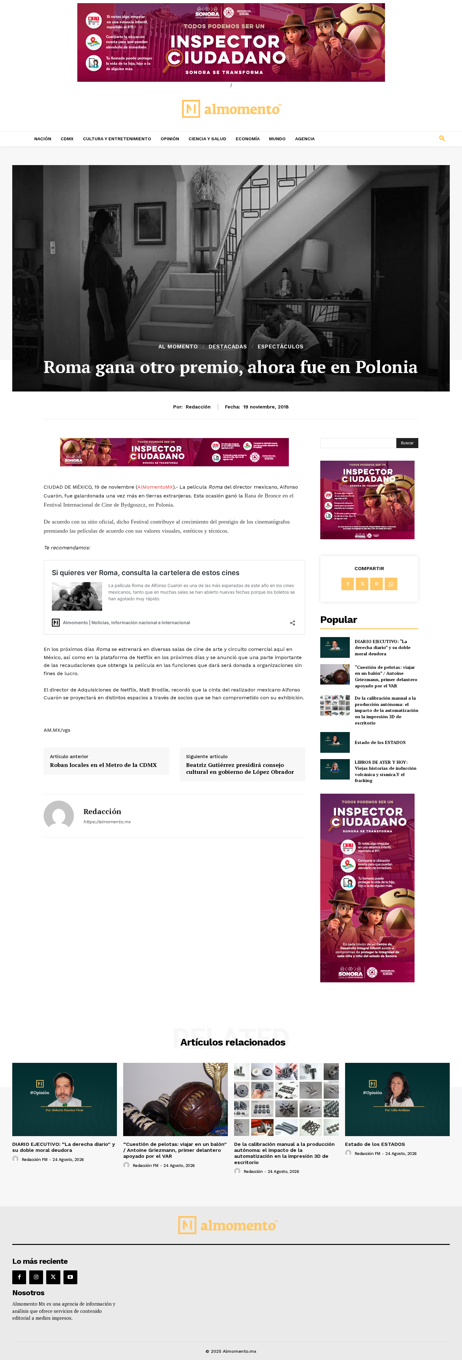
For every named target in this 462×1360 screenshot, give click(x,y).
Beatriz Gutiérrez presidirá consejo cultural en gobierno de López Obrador (240, 768)
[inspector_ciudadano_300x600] (367, 980)
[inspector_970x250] (231, 42)
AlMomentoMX (155, 487)
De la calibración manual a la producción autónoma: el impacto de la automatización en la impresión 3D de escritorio (386, 710)
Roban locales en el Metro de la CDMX (103, 765)
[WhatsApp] (391, 584)
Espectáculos (281, 346)
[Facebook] (347, 584)
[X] (362, 584)
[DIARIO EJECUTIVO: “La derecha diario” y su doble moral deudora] (334, 647)
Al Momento (178, 346)
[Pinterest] (376, 584)
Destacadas (228, 346)
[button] (401, 138)
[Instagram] (36, 1277)
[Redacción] (59, 816)
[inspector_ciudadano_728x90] (174, 464)
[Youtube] (70, 1277)
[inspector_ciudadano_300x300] (367, 537)
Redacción (198, 407)
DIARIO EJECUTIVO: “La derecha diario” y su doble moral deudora (382, 647)
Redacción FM (34, 1159)
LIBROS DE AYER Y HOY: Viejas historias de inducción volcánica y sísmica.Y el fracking (385, 771)
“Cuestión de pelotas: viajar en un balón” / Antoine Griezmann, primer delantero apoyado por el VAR (386, 676)
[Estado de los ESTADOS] (334, 742)
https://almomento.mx (106, 821)
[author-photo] (16, 1159)
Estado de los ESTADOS (380, 742)
